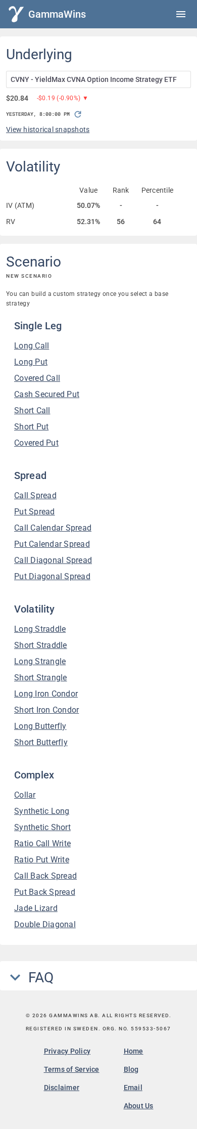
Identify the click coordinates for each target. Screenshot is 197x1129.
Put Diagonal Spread (52, 576)
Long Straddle (40, 629)
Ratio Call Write (42, 843)
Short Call (32, 410)
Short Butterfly (41, 742)
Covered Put (36, 443)
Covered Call (37, 378)
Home (133, 1051)
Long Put (30, 362)
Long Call (31, 346)
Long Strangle (40, 661)
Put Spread (34, 511)
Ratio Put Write (41, 859)
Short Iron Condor (46, 710)
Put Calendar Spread (52, 544)
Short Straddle (40, 645)
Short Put (31, 426)
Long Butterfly (40, 726)
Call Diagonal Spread (53, 560)
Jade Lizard (36, 908)
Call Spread (35, 495)
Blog (131, 1069)
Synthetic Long (42, 811)
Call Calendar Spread (52, 528)
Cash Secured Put (46, 394)
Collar (25, 795)
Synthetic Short (42, 827)
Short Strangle (40, 677)
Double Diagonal (45, 924)
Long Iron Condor (46, 694)
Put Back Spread (44, 892)
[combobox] (98, 79)
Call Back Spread (45, 876)
